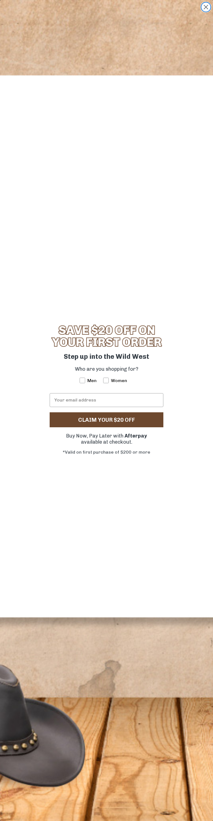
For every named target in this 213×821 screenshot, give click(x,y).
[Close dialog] (206, 7)
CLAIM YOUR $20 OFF (106, 419)
